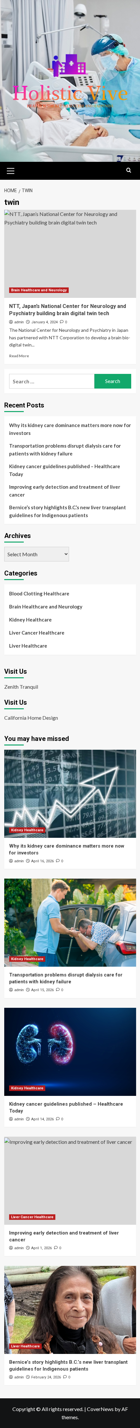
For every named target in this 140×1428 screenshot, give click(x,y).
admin (19, 322)
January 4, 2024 (44, 322)
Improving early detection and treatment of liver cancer (64, 491)
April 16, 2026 (42, 861)
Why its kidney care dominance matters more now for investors (70, 429)
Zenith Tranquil (21, 686)
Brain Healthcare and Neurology (39, 290)
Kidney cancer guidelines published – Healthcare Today (64, 470)
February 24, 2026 (46, 1377)
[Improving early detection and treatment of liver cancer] (70, 1181)
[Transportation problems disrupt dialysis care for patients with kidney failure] (70, 923)
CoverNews (100, 1409)
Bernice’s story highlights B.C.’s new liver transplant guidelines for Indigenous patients (67, 511)
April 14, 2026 (42, 1119)
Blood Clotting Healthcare (39, 593)
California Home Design (31, 717)
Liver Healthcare (28, 646)
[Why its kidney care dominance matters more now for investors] (70, 794)
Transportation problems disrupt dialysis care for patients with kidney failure (65, 449)
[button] (10, 170)
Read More (19, 355)
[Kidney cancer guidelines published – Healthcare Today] (70, 1052)
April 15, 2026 (42, 990)
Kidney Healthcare (30, 619)
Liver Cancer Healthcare (36, 633)
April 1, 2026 (41, 1248)
